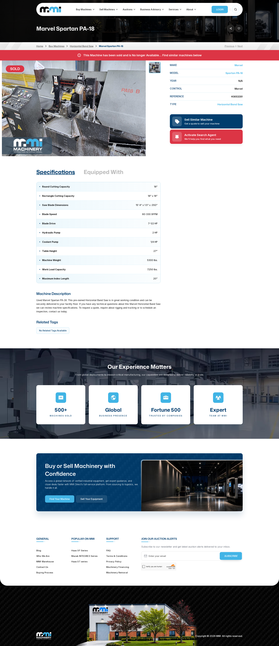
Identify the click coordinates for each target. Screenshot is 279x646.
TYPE (173, 104)
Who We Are (43, 556)
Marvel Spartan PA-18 (111, 46)
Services (173, 9)
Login (219, 9)
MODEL (174, 73)
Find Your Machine (60, 499)
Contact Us (42, 567)
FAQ (108, 550)
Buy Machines (84, 9)
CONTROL (176, 88)
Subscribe (230, 556)
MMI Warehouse (45, 561)
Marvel (239, 65)
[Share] (231, 28)
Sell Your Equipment (92, 499)
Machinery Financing (117, 567)
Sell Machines (107, 9)
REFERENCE (177, 96)
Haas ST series (79, 561)
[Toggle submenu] (93, 9)
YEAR (173, 81)
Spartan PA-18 (234, 73)
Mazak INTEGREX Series (84, 556)
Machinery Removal (117, 572)
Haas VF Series (79, 550)
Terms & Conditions (116, 556)
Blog (38, 550)
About (189, 9)
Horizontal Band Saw (81, 46)
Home (39, 46)
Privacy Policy (113, 561)
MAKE (173, 65)
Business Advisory (150, 9)
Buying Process (44, 572)
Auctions (127, 9)
